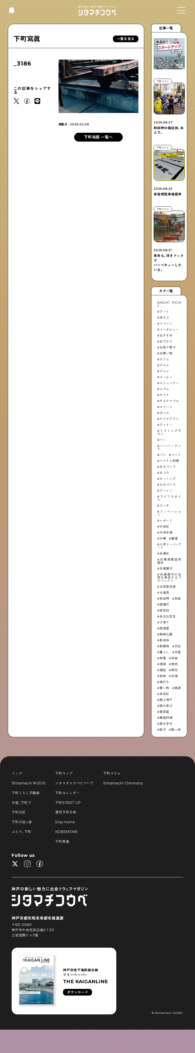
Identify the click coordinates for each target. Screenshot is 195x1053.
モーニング (168, 478)
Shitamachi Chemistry (123, 783)
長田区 (164, 694)
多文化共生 (168, 616)
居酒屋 (164, 628)
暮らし (164, 652)
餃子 (163, 729)
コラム (164, 389)
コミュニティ (169, 383)
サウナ (164, 395)
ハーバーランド (169, 447)
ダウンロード (77, 992)
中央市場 (166, 532)
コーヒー (166, 377)
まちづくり (168, 467)
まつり (164, 473)
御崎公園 (166, 634)
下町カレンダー (67, 793)
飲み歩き (166, 724)
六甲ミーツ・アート (169, 545)
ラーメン (166, 490)
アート (164, 311)
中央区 (164, 526)
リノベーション (169, 513)
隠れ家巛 (166, 706)
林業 (163, 658)
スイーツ (166, 407)
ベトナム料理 (169, 461)
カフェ (164, 359)
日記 (178, 646)
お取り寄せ (168, 347)
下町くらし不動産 (26, 793)
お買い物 (166, 353)
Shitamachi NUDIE (29, 783)
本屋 (178, 652)
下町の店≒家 (22, 822)
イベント (166, 323)
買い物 (164, 688)
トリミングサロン (169, 432)
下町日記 (19, 812)
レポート (166, 520)
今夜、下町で (21, 803)
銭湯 (178, 688)
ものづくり (168, 484)
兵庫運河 (166, 568)
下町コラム (112, 773)
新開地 (164, 646)
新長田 (164, 640)
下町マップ (64, 773)
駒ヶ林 (176, 729)
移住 (174, 670)
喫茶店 (164, 610)
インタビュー (169, 329)
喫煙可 (164, 604)
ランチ (164, 505)
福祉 (163, 670)
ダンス (164, 413)
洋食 (174, 658)
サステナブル (169, 401)
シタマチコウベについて (74, 783)
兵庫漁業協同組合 (169, 560)
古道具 (164, 592)
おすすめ (166, 335)
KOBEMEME (66, 832)
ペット (176, 455)
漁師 (163, 664)
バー (163, 440)
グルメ (164, 365)
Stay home (65, 822)
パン (163, 455)
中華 (163, 538)
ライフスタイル (169, 498)
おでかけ (166, 341)
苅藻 (174, 676)
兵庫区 (164, 553)
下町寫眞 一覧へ (98, 137)
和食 (178, 598)
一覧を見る (126, 39)
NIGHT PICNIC (169, 304)
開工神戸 (166, 700)
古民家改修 (168, 586)
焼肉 (174, 664)
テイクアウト (169, 419)
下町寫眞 (27, 39)
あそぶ (164, 317)
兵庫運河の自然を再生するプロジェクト (169, 578)
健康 (174, 538)
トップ (17, 773)
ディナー (166, 425)
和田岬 (164, 598)
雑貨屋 (164, 712)
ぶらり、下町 (21, 832)
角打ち (164, 682)
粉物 (163, 676)
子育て (164, 622)
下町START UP (68, 803)
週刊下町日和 (65, 812)
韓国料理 (166, 718)
